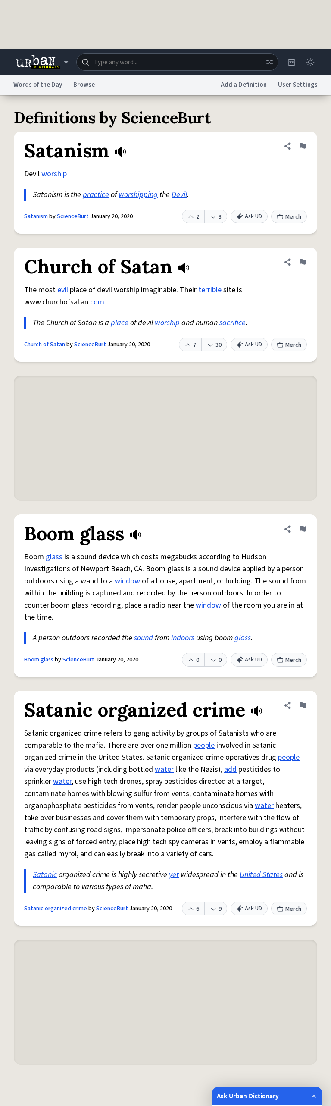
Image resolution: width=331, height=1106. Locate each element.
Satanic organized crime (55, 908)
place (119, 322)
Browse (84, 84)
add (230, 769)
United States (261, 874)
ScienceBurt (73, 216)
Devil (179, 194)
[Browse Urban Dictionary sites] (42, 62)
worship (54, 174)
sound (143, 638)
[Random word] (269, 62)
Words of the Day (37, 84)
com (97, 302)
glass (54, 556)
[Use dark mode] (310, 62)
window (127, 581)
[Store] (291, 62)
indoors (182, 638)
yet (174, 874)
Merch (293, 217)
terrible (210, 290)
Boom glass (38, 659)
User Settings (298, 84)
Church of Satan (44, 344)
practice (96, 194)
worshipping (138, 194)
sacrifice (232, 322)
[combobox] (177, 62)
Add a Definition (244, 84)
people (204, 745)
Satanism (36, 216)
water (164, 769)
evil (62, 290)
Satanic (45, 874)
